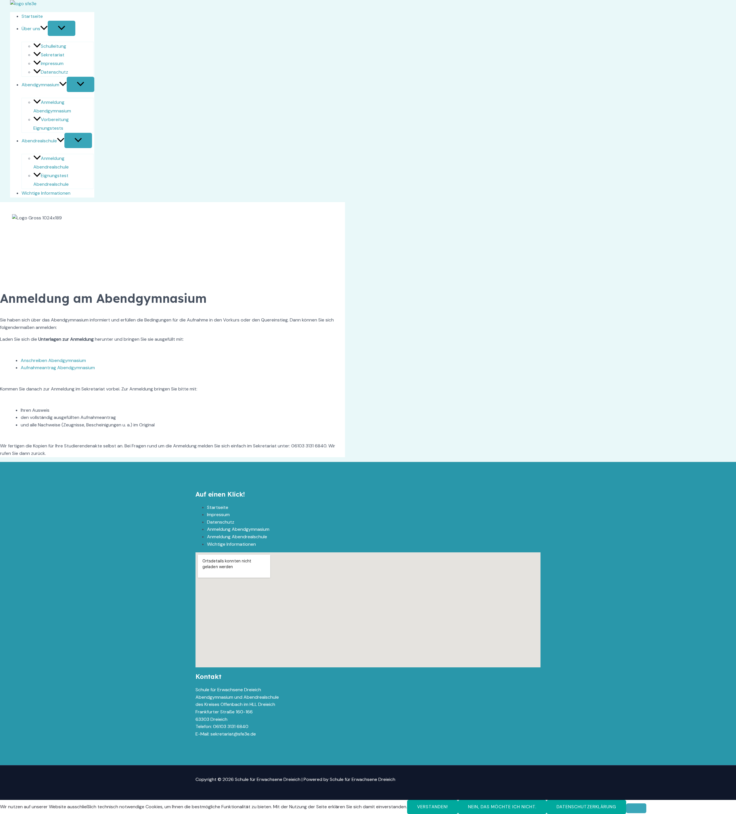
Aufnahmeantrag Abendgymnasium (58, 368)
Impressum (52, 63)
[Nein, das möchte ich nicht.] (636, 808)
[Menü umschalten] (61, 28)
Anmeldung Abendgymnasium (238, 529)
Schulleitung (53, 46)
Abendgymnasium (40, 85)
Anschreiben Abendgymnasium (53, 360)
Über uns (31, 29)
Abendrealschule (39, 141)
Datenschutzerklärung (586, 807)
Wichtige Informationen (46, 193)
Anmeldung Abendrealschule (237, 537)
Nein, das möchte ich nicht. (502, 807)
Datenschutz (54, 72)
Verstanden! (432, 807)
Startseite (32, 16)
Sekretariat (52, 55)
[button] (44, 29)
